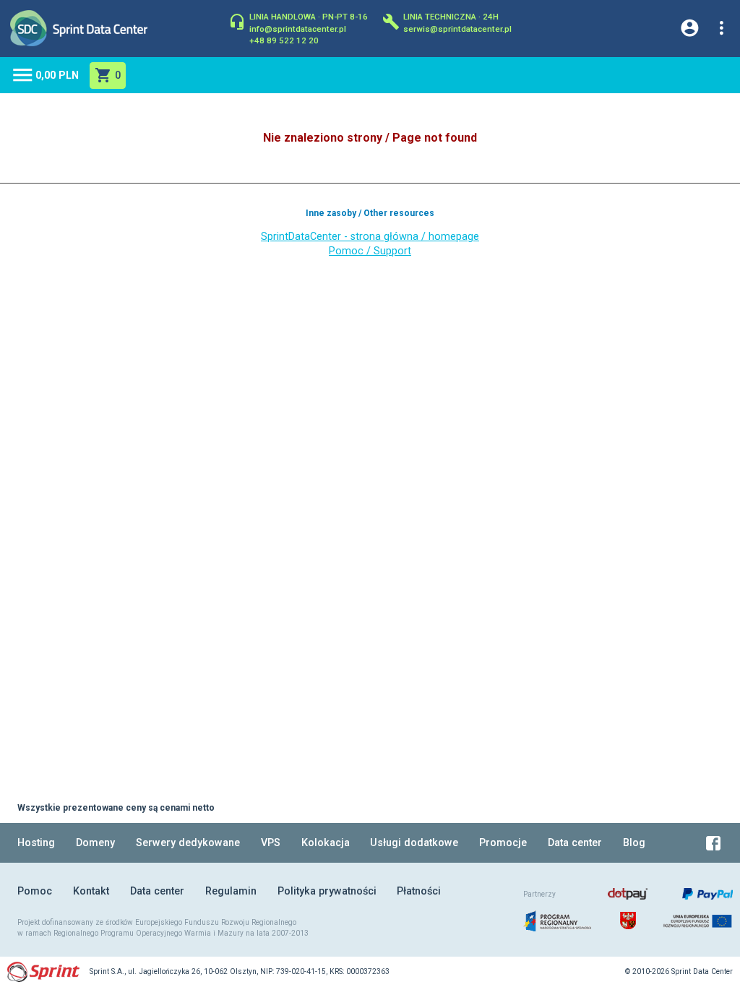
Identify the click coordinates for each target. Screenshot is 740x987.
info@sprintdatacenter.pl (297, 28)
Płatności (419, 891)
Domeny (95, 843)
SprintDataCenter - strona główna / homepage (370, 236)
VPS (270, 843)
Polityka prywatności (327, 891)
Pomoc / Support (370, 251)
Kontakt (91, 891)
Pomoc (34, 891)
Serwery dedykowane (188, 843)
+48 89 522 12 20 (284, 40)
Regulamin (231, 891)
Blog (634, 843)
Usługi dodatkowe (414, 843)
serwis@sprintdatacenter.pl (457, 28)
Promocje (503, 843)
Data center (575, 843)
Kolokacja (325, 843)
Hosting (36, 843)
